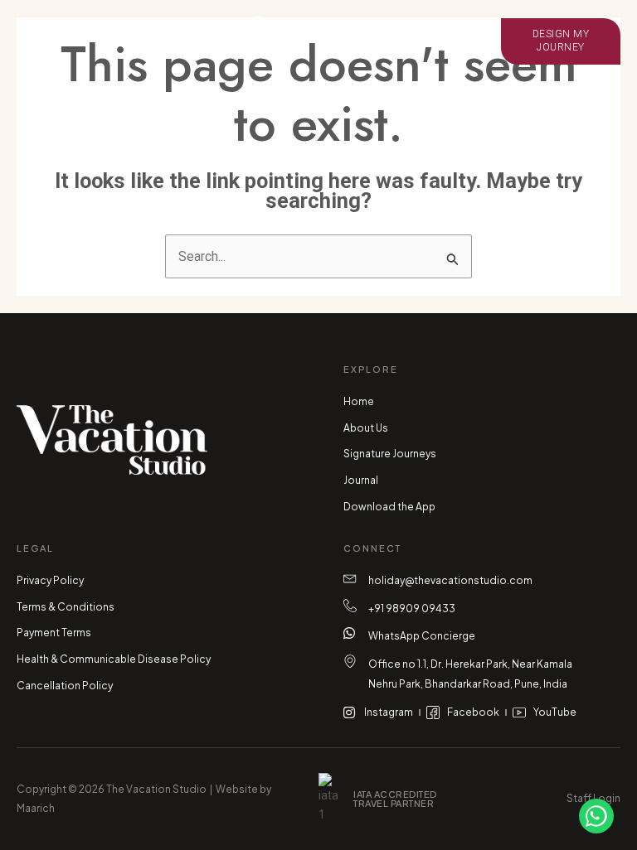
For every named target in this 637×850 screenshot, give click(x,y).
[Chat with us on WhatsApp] (596, 816)
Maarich (36, 808)
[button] (99, 41)
